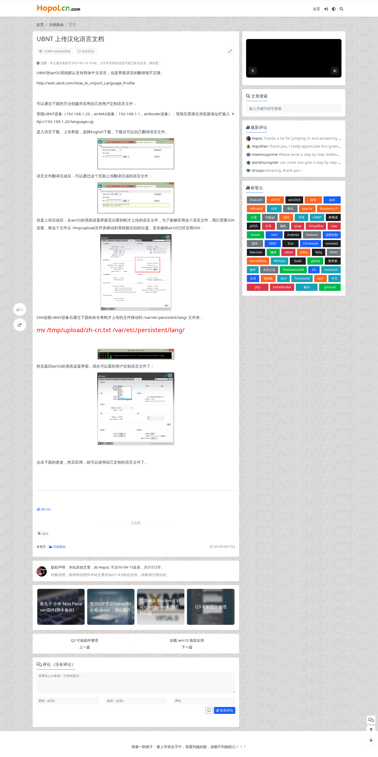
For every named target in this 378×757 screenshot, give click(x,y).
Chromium (310, 243)
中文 (334, 278)
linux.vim (256, 200)
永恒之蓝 (269, 269)
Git (314, 269)
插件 (253, 269)
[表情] (209, 710)
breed (255, 235)
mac (334, 226)
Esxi (290, 243)
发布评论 (226, 710)
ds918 (275, 200)
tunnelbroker (282, 287)
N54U (334, 252)
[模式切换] (334, 9)
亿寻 (253, 278)
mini (274, 235)
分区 (274, 208)
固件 (255, 243)
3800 (272, 243)
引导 (268, 226)
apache (307, 208)
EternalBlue (258, 261)
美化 (290, 208)
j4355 (254, 226)
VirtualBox (316, 226)
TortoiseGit (302, 278)
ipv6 (332, 200)
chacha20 (331, 269)
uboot (288, 252)
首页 (316, 8)
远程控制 (332, 235)
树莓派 (333, 217)
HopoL (105, 567)
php (257, 287)
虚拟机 (268, 278)
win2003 (294, 200)
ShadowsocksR (293, 269)
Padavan (312, 235)
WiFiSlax (279, 261)
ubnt (44, 533)
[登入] (326, 9)
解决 (307, 287)
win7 (320, 278)
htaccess (256, 252)
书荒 (301, 217)
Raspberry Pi (329, 208)
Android (293, 235)
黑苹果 (332, 261)
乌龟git (270, 217)
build (297, 261)
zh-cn (46, 509)
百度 (254, 217)
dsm (284, 278)
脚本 (313, 200)
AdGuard (256, 208)
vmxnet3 (332, 243)
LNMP (317, 217)
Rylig (318, 252)
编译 (273, 252)
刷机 (283, 226)
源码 (286, 217)
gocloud (330, 287)
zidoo (304, 252)
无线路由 (56, 24)
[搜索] (341, 9)
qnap (297, 226)
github (315, 261)
